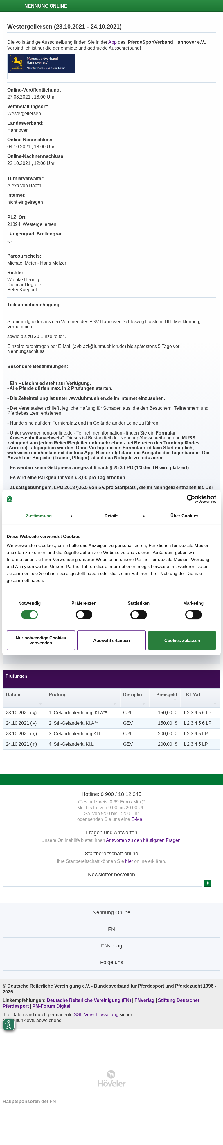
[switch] (84, 614)
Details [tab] (112, 515)
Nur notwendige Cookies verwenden (41, 640)
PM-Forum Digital (51, 1006)
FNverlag (145, 1000)
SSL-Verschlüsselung (96, 1014)
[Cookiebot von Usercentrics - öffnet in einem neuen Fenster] (191, 499)
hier (129, 861)
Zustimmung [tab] (39, 515)
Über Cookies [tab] (184, 515)
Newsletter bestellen (111, 874)
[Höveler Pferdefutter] (112, 1078)
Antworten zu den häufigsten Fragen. (144, 840)
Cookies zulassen (182, 640)
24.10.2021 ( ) (21, 723)
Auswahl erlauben (111, 640)
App (112, 42)
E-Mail (138, 819)
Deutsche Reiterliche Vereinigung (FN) (89, 1000)
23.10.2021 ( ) (21, 712)
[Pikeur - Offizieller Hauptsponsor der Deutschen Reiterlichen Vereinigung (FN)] (112, 1045)
